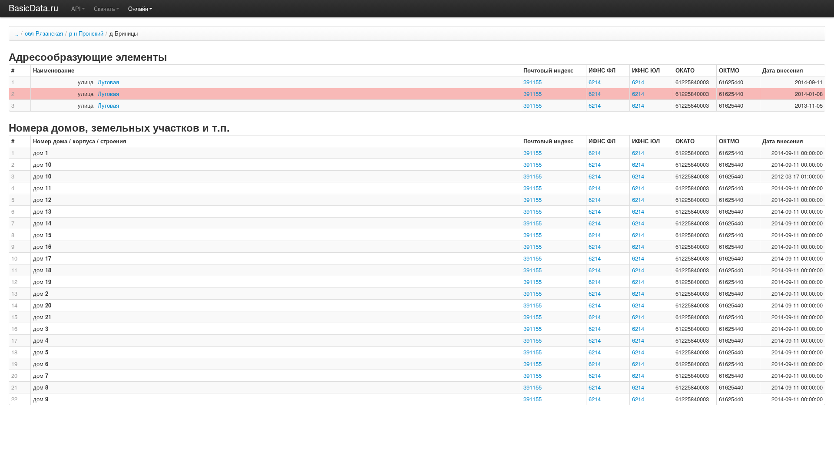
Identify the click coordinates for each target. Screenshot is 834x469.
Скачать (104, 8)
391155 (532, 82)
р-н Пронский (86, 33)
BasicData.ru (33, 7)
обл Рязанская (44, 33)
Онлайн (138, 8)
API (76, 8)
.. (17, 33)
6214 (595, 82)
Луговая (108, 82)
